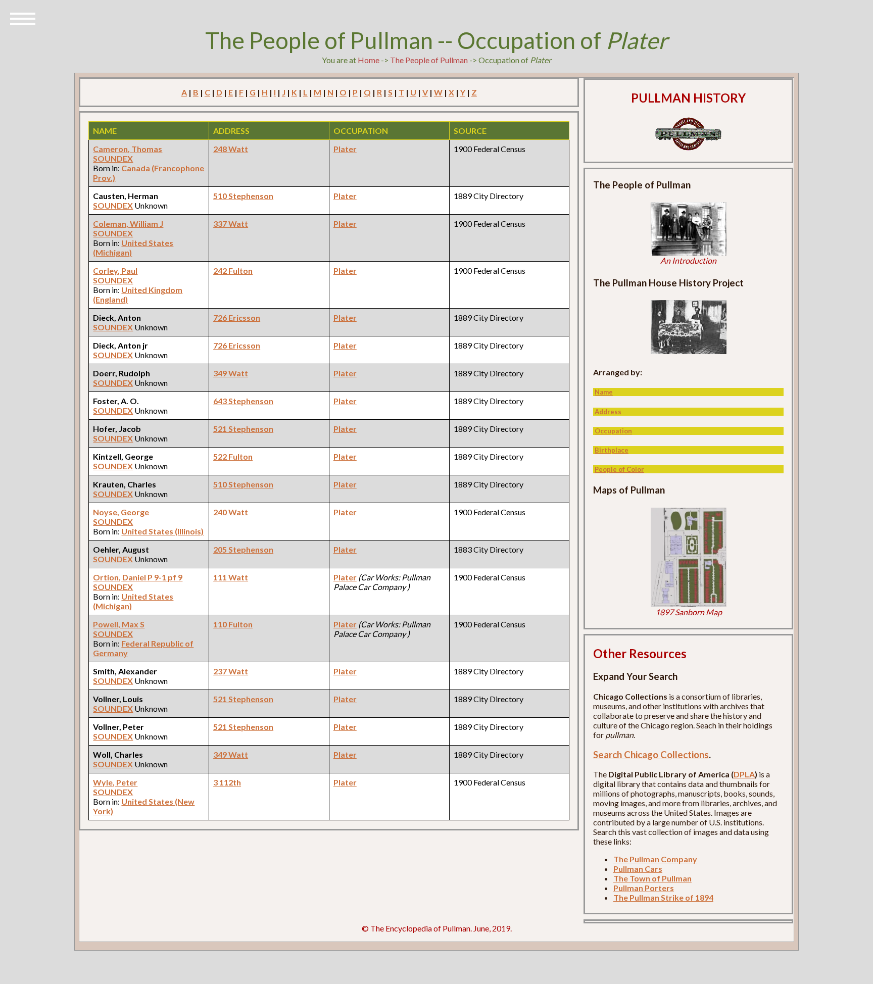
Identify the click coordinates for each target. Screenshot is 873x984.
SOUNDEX (113, 158)
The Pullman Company (655, 859)
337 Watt (230, 223)
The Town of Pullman (652, 878)
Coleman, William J (128, 223)
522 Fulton (233, 456)
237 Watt (230, 671)
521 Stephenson (243, 428)
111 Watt (230, 577)
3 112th (227, 782)
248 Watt (230, 149)
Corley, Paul (115, 270)
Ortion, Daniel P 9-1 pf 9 (137, 577)
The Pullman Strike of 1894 (663, 897)
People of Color (619, 469)
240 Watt (230, 512)
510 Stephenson (243, 196)
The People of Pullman (429, 60)
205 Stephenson (243, 549)
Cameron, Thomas (127, 149)
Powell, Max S (118, 624)
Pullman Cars (637, 868)
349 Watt (230, 373)
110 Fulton (233, 624)
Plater (345, 149)
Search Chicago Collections (651, 754)
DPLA (744, 774)
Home (368, 60)
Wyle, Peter (115, 782)
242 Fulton (233, 270)
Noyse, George (121, 512)
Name (604, 392)
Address (608, 412)
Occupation (613, 431)
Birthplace (611, 450)
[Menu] (22, 17)
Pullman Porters (643, 888)
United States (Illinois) (162, 531)
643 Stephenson (243, 401)
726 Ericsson (236, 317)
